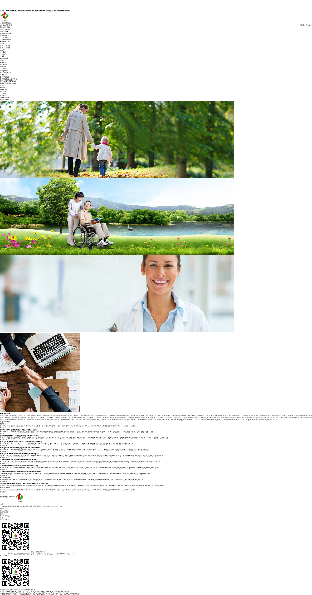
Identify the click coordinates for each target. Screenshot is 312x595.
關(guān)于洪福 (5, 27)
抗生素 (2, 50)
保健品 (2, 56)
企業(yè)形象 (4, 31)
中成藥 (2, 44)
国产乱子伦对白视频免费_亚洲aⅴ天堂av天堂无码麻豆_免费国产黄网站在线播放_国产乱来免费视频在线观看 (35, 11)
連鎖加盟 (3, 91)
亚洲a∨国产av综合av (57, 594)
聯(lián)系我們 (4, 98)
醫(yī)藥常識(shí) (5, 73)
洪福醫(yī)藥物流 (5, 39)
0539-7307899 (4, 556)
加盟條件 (3, 93)
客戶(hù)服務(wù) (5, 77)
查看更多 (3, 492)
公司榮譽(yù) (4, 37)
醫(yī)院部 (3, 87)
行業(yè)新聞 (4, 71)
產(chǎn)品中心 (5, 42)
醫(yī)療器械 (4, 58)
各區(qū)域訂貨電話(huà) (8, 81)
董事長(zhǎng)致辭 (6, 33)
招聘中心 (3, 75)
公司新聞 (3, 68)
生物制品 (3, 54)
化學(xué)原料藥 (5, 46)
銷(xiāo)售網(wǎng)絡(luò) (8, 83)
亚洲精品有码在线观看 (71, 594)
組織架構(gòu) (4, 35)
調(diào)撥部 (4, 89)
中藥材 (2, 60)
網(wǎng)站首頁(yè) (6, 25)
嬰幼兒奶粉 (3, 64)
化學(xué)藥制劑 (5, 48)
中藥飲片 (3, 62)
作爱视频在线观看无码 (7, 594)
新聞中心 (3, 66)
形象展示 (3, 95)
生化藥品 (3, 52)
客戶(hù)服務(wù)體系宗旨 (8, 79)
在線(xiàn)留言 (4, 100)
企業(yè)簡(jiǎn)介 (5, 29)
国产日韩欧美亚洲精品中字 (24, 594)
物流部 (2, 85)
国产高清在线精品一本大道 (41, 594)
